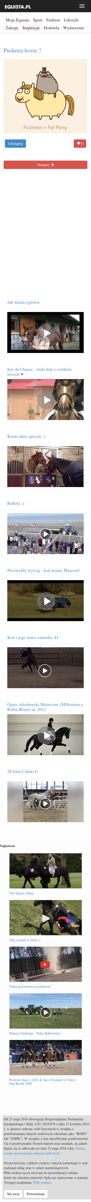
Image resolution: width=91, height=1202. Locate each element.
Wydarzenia (73, 27)
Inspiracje (31, 27)
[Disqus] (45, 232)
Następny (44, 164)
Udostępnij (15, 143)
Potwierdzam (36, 1194)
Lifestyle (71, 20)
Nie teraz (13, 1194)
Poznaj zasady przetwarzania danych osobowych (44, 1150)
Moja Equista (17, 20)
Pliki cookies (42, 1182)
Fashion (53, 20)
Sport (37, 20)
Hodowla (51, 27)
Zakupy (12, 27)
